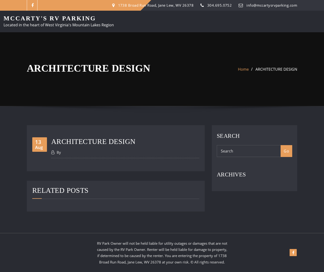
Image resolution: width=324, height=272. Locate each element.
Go (286, 151)
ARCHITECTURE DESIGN (276, 69)
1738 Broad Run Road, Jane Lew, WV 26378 (156, 5)
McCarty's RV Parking (50, 18)
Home (243, 69)
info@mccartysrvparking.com (271, 5)
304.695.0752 (219, 5)
